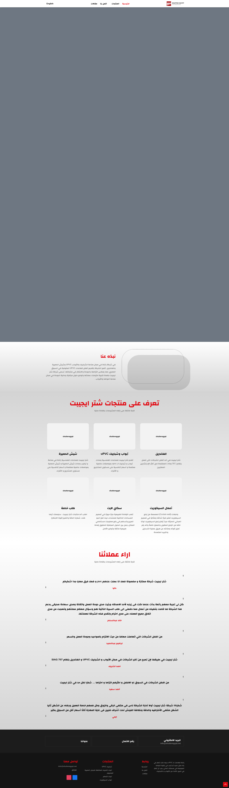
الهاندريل (161, 453)
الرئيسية (126, 4)
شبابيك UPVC (107, 767)
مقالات (94, 4)
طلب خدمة (68, 508)
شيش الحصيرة (68, 453)
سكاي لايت (114, 508)
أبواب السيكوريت (106, 780)
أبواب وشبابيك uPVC (114, 453)
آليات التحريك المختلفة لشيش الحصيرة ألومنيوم (99, 771)
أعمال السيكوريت (161, 508)
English (50, 4)
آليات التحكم (107, 776)
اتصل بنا (103, 4)
